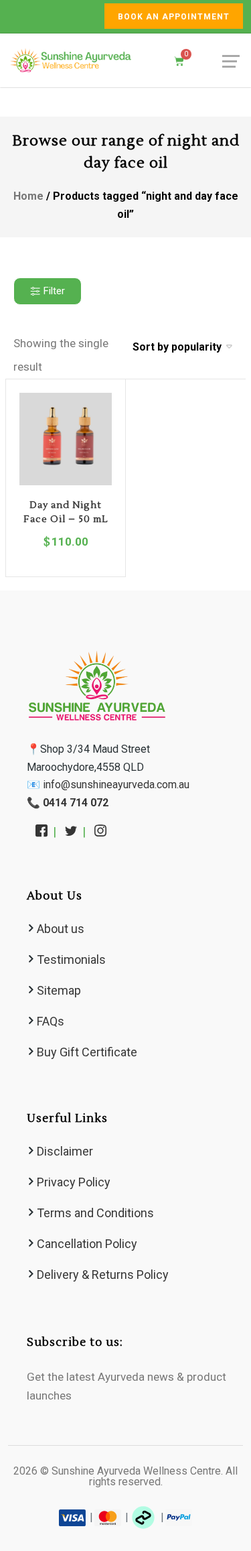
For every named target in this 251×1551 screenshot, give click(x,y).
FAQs (50, 1021)
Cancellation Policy (87, 1244)
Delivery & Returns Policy (103, 1274)
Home (28, 196)
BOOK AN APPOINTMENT (174, 16)
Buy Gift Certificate (87, 1052)
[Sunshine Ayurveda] (70, 60)
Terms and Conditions (95, 1213)
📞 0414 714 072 (67, 802)
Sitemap (59, 990)
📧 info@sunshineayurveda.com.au (108, 784)
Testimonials (71, 959)
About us (60, 929)
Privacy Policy (73, 1182)
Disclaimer (65, 1151)
